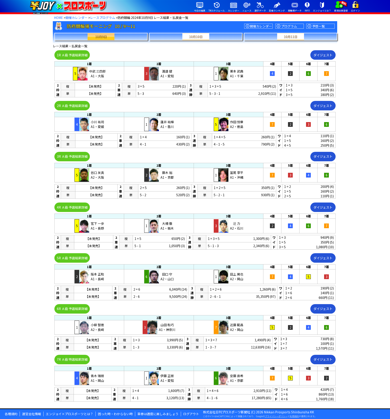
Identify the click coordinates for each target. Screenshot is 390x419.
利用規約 (294, 416)
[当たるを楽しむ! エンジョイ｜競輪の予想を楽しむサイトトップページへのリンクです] (68, 5)
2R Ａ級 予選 (72, 105)
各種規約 (11, 414)
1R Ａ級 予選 (72, 55)
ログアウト (191, 414)
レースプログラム (102, 17)
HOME (58, 17)
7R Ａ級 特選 (72, 359)
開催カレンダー (76, 17)
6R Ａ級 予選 (72, 308)
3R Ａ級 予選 (72, 156)
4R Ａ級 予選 (72, 207)
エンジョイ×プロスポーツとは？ (69, 414)
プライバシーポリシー (276, 416)
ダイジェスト (322, 55)
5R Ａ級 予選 (72, 258)
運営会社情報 (31, 414)
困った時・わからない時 (115, 414)
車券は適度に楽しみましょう (158, 414)
